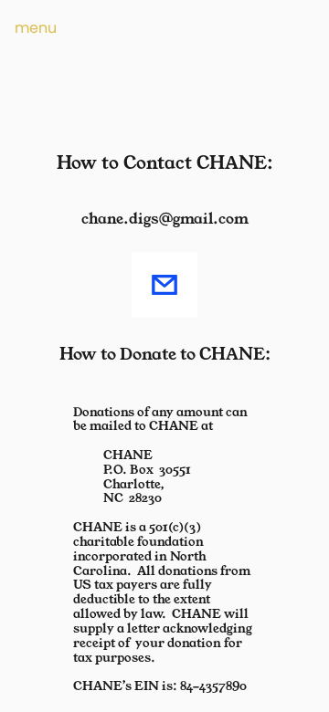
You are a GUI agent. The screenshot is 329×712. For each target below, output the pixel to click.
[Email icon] (164, 285)
